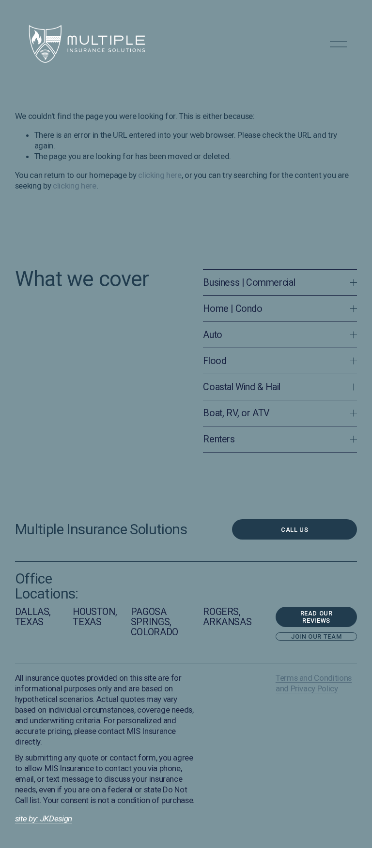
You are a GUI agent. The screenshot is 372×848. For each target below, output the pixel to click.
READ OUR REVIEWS (316, 617)
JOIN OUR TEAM (316, 636)
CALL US (294, 529)
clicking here (160, 175)
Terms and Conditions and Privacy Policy (314, 683)
